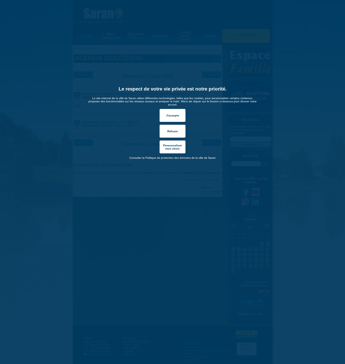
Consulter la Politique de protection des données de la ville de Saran (172, 157)
